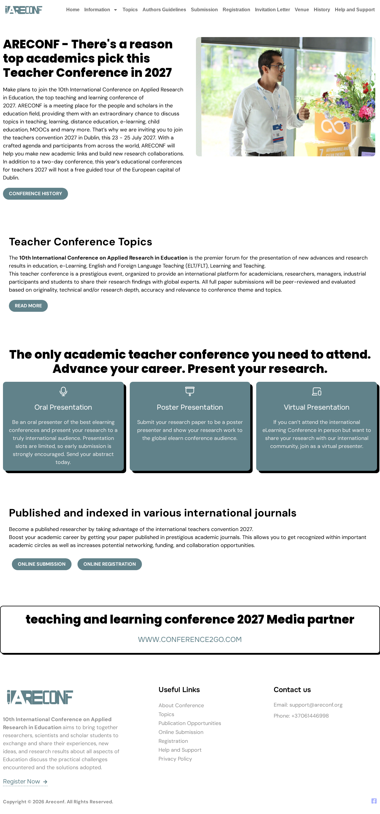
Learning (220, 265)
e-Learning (73, 265)
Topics (130, 9)
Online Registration (109, 564)
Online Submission (42, 564)
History (322, 9)
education (45, 265)
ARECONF (30, 105)
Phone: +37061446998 (301, 715)
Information (97, 9)
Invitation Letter (272, 9)
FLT (202, 265)
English (97, 265)
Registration (236, 9)
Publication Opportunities (190, 723)
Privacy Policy (175, 758)
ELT (191, 265)
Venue (302, 9)
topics (273, 289)
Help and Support (355, 9)
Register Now (21, 781)
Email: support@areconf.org (308, 704)
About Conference (181, 705)
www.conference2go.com (190, 639)
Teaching (254, 265)
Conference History (35, 193)
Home (73, 9)
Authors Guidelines (164, 9)
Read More (28, 306)
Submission (204, 9)
